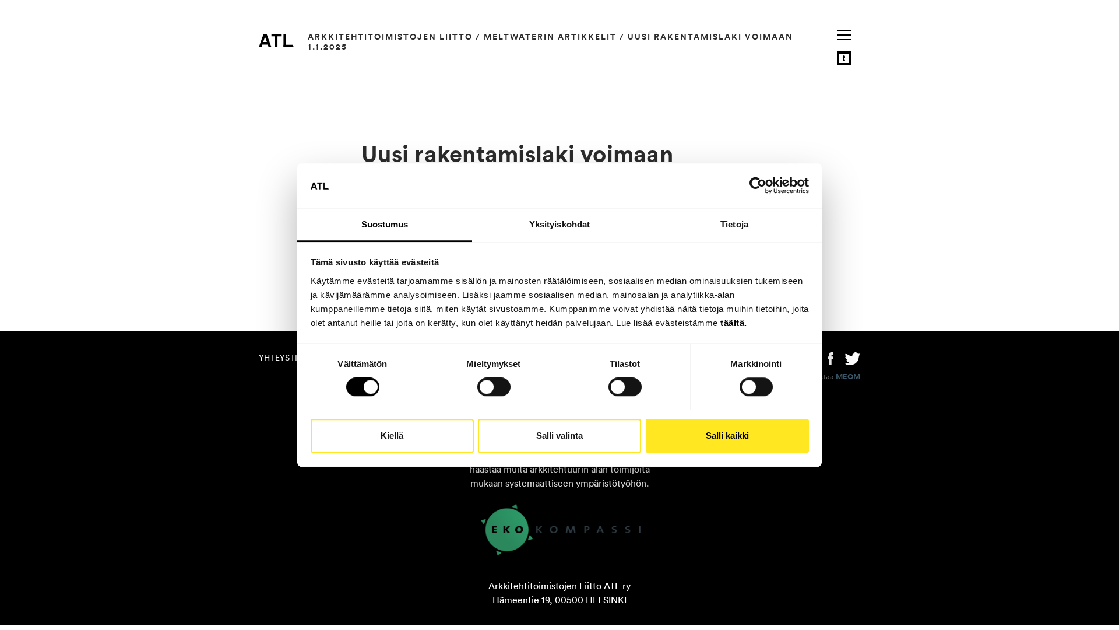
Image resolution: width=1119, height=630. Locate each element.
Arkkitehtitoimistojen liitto (390, 37)
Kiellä (392, 435)
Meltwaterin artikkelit (550, 37)
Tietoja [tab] (734, 224)
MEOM (848, 377)
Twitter (852, 357)
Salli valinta (559, 435)
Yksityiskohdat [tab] (559, 224)
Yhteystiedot (289, 357)
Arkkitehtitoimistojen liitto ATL (276, 40)
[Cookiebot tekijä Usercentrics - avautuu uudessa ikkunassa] (758, 186)
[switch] (494, 386)
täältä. (733, 323)
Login (844, 58)
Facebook (830, 357)
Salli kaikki (727, 435)
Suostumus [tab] (385, 224)
